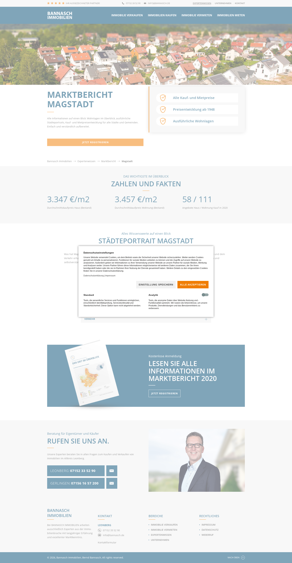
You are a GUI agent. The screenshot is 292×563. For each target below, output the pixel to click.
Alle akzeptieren (193, 284)
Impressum (110, 275)
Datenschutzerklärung (93, 275)
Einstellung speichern (156, 284)
